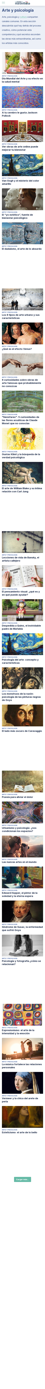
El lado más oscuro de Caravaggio (22, 731)
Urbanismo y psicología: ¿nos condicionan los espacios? (19, 829)
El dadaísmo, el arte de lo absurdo (22, 248)
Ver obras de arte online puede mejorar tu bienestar (20, 148)
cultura (23, 17)
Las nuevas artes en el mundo (19, 862)
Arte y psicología (9, 76)
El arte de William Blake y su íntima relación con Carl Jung (22, 490)
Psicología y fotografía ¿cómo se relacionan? (21, 963)
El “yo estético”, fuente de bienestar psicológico (17, 216)
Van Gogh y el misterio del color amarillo (20, 182)
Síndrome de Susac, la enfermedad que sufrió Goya (22, 929)
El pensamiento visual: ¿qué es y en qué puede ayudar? (21, 593)
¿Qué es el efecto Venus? (17, 348)
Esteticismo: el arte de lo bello (19, 1132)
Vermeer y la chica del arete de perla (20, 1100)
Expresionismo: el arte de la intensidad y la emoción (18, 1032)
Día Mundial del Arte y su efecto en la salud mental (22, 80)
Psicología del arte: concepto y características (20, 661)
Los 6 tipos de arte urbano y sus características (21, 316)
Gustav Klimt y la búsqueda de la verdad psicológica (21, 456)
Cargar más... (22, 1179)
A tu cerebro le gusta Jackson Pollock (19, 114)
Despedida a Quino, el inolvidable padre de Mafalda (21, 627)
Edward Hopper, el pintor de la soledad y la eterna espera (19, 894)
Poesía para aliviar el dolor (17, 797)
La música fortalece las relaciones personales (22, 1066)
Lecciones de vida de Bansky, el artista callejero (20, 559)
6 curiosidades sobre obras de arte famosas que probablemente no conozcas (21, 383)
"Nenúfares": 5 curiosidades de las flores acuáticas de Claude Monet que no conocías (20, 420)
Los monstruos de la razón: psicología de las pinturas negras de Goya (21, 697)
